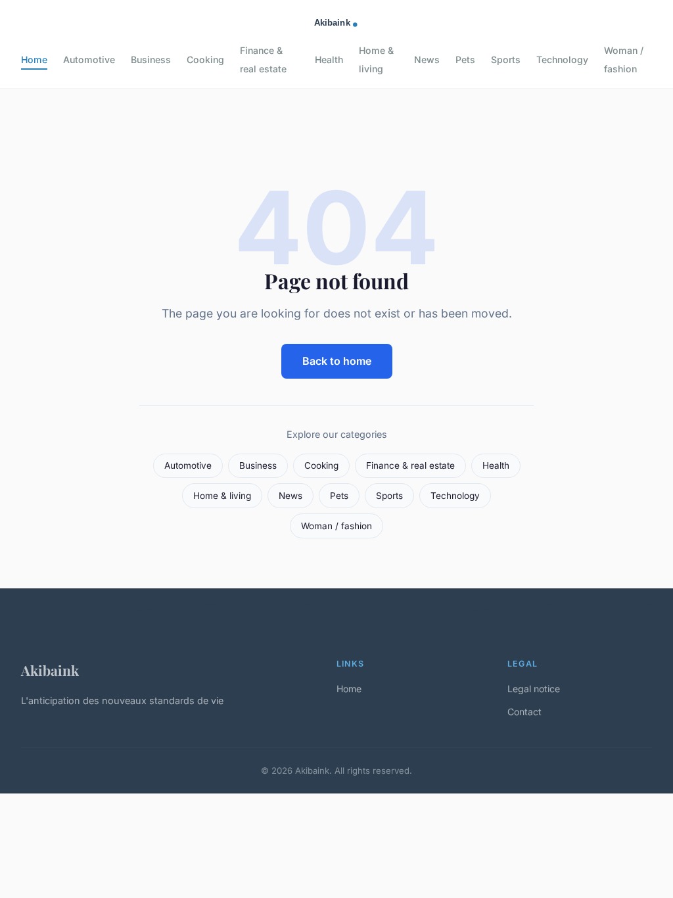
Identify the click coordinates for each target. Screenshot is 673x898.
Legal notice (533, 688)
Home (34, 59)
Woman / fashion (623, 59)
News (427, 59)
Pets (465, 59)
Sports (506, 59)
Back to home (336, 360)
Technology (562, 59)
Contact (524, 711)
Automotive (89, 59)
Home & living (376, 59)
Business (151, 59)
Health (329, 59)
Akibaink (50, 670)
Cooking (205, 59)
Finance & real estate (263, 59)
